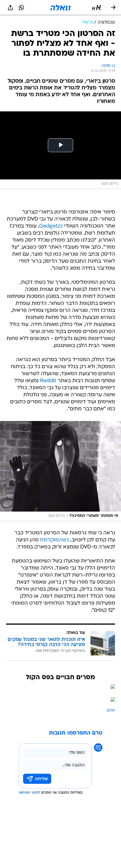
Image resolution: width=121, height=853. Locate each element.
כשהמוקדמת (54, 540)
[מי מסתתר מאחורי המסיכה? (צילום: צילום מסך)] (60, 471)
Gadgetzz (51, 226)
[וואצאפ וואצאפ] (21, 7)
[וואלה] (60, 7)
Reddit (48, 381)
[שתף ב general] (10, 7)
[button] (96, 7)
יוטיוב (110, 710)
